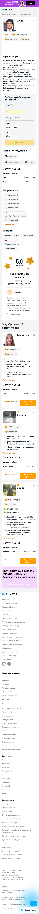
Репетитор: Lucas (13, 314)
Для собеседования (10, 723)
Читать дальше (9, 380)
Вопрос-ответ (7, 648)
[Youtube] (9, 664)
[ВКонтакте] (4, 664)
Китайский (6, 778)
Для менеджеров (8, 738)
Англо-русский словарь (11, 858)
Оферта (5, 887)
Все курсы (6, 599)
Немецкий (6, 764)
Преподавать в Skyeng (10, 626)
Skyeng (4, 14)
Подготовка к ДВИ (11, 195)
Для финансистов (9, 735)
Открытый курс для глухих (12, 815)
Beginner (5, 680)
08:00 (8, 136)
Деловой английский (10, 727)
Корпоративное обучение (12, 644)
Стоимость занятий (9, 603)
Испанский (6, 760)
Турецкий (5, 782)
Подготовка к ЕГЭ (11, 199)
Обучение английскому (11, 677)
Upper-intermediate (9, 695)
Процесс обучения (9, 607)
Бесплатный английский (11, 819)
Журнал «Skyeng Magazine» (12, 840)
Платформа (6, 611)
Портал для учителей (10, 629)
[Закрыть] (37, 898)
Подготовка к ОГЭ (11, 208)
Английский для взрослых (15, 216)
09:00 (8, 127)
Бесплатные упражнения (12, 851)
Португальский (8, 775)
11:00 (16, 127)
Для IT (4, 731)
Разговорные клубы (9, 822)
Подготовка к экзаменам (14, 212)
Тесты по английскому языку (13, 855)
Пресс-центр (7, 659)
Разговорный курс (9, 712)
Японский (6, 793)
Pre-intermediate (8, 688)
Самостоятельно (8, 807)
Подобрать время (28, 403)
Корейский (6, 790)
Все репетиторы (14, 14)
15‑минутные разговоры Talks (13, 826)
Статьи (4, 843)
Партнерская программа (12, 637)
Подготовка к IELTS (12, 203)
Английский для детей (11, 749)
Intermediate (7, 692)
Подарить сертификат (10, 633)
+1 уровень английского (11, 708)
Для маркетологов (9, 742)
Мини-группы (7, 811)
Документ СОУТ (7, 908)
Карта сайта (6, 847)
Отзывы (5, 614)
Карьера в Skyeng (9, 656)
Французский (7, 767)
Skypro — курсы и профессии (13, 836)
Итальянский (7, 771)
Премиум (5, 804)
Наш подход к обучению (11, 618)
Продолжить (19, 142)
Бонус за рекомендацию (11, 641)
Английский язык (14, 112)
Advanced (5, 699)
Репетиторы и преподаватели (13, 622)
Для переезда (7, 716)
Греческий (6, 786)
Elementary (6, 684)
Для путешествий (11, 220)
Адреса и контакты (9, 652)
